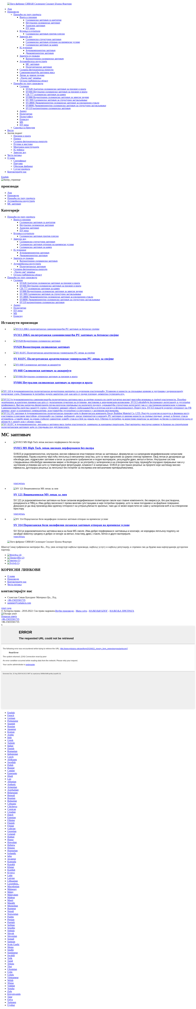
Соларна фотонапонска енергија (36, 69)
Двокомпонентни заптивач (40, 53)
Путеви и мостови (23, 144)
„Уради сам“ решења (30, 78)
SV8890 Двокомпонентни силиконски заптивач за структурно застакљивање (66, 105)
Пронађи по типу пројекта (27, 14)
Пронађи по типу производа (28, 83)
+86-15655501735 (16, 600)
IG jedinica (18, 149)
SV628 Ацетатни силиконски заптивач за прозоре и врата (56, 89)
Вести (10, 130)
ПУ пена (30, 28)
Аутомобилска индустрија (33, 61)
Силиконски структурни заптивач (43, 39)
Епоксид (24, 119)
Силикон (24, 86)
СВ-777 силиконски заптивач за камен (46, 94)
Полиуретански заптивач (39, 67)
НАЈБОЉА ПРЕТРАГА (122, 611)
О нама (11, 158)
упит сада (6, 608)
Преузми (18, 163)
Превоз (17, 138)
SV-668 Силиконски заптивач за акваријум (42, 370)
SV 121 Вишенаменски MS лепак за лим (40, 494)
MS (21, 122)
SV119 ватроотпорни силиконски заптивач (48, 108)
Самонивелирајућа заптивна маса (37, 72)
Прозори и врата (22, 136)
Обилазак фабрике (23, 166)
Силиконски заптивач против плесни (45, 33)
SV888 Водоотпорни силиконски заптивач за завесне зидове (57, 97)
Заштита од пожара (30, 56)
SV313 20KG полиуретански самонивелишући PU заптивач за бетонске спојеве (66, 335)
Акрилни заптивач (35, 25)
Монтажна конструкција (26, 147)
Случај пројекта (21, 169)
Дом (9, 9)
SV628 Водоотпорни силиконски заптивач (41, 347)
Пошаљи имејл (9, 616)
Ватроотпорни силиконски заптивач (45, 58)
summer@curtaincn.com (19, 603)
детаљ (22, 483)
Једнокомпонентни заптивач (40, 50)
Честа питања (14, 155)
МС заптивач (32, 64)
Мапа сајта (81, 611)
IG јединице (26, 47)
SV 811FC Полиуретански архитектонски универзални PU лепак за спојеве (63, 358)
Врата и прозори (28, 17)
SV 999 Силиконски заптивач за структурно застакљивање (56, 100)
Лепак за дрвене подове (32, 75)
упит (16, 483)
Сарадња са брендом (24, 127)
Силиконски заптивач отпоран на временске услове (53, 42)
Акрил (23, 111)
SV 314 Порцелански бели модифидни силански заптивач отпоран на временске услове (71, 525)
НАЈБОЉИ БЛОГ (98, 611)
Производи (13, 11)
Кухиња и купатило (30, 31)
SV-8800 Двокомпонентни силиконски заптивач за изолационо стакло (62, 102)
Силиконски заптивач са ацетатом (43, 20)
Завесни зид (26, 36)
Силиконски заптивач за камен (42, 45)
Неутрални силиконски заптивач (43, 22)
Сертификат (19, 160)
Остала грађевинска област (34, 80)
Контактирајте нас (16, 171)
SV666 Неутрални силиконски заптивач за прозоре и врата (56, 91)
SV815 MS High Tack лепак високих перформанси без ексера (53, 448)
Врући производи (64, 611)
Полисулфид (26, 116)
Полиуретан (26, 114)
